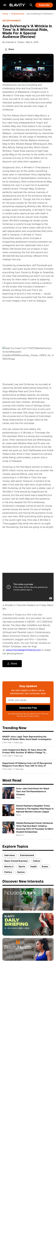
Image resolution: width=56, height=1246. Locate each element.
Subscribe (44, 5)
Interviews (9, 855)
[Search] (31, 5)
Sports (22, 866)
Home (5, 13)
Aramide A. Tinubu (15, 42)
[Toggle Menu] (5, 5)
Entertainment (17, 13)
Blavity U (8, 866)
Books (45, 866)
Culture (36, 861)
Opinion (21, 872)
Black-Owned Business (16, 861)
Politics (8, 872)
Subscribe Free (28, 707)
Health (33, 866)
